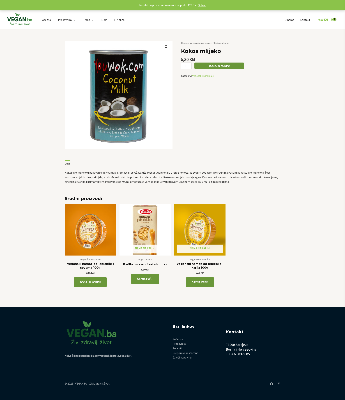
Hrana (86, 20)
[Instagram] (278, 383)
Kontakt (305, 20)
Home (184, 43)
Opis (67, 163)
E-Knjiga (119, 20)
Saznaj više (145, 279)
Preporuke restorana (185, 353)
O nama (289, 20)
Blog (104, 20)
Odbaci (202, 5)
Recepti (177, 348)
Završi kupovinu (182, 357)
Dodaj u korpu (219, 66)
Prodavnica (65, 20)
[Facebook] (271, 383)
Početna (45, 20)
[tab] (67, 164)
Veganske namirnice (201, 43)
